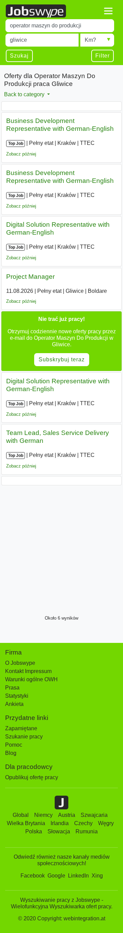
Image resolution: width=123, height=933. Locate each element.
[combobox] (59, 25)
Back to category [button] (25, 94)
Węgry (106, 823)
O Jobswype (20, 663)
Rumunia (87, 831)
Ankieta (14, 704)
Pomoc (13, 745)
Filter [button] (102, 56)
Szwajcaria (94, 815)
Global (21, 815)
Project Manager (30, 276)
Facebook (32, 876)
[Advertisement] (61, 548)
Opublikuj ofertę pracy (31, 777)
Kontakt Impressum (28, 671)
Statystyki (16, 696)
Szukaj (19, 56)
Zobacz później (21, 154)
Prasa (12, 688)
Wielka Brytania (26, 823)
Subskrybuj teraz (62, 359)
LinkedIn (78, 876)
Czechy (83, 823)
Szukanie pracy (24, 736)
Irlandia (60, 823)
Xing (97, 876)
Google (56, 876)
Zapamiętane (21, 728)
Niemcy (43, 815)
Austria (66, 815)
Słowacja (58, 831)
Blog (10, 753)
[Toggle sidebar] (108, 10)
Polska (33, 831)
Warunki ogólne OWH (31, 679)
